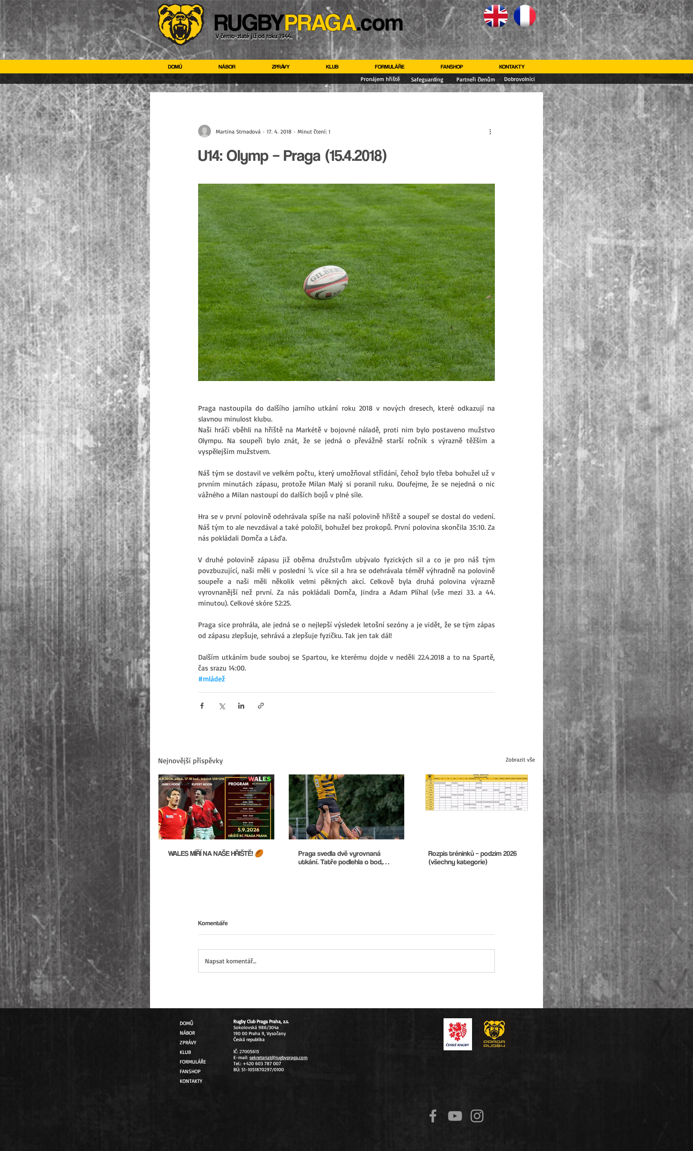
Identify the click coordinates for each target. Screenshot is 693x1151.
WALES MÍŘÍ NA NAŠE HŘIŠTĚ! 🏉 (215, 853)
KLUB (185, 1052)
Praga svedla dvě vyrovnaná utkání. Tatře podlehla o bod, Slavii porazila (340, 857)
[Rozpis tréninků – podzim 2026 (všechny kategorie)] (477, 806)
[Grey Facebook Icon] (433, 1116)
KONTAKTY (191, 1081)
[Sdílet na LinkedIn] (241, 705)
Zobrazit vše (520, 759)
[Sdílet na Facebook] (202, 705)
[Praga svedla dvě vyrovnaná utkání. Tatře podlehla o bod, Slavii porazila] (347, 806)
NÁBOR (187, 1032)
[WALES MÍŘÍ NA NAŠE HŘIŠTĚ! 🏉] (216, 806)
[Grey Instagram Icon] (477, 1116)
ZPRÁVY (188, 1042)
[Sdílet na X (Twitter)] (221, 705)
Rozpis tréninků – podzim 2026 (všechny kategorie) (472, 857)
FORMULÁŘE (193, 1061)
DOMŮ (186, 1023)
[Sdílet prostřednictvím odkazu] (261, 705)
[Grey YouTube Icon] (455, 1116)
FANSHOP (190, 1071)
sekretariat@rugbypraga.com (278, 1057)
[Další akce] (490, 131)
